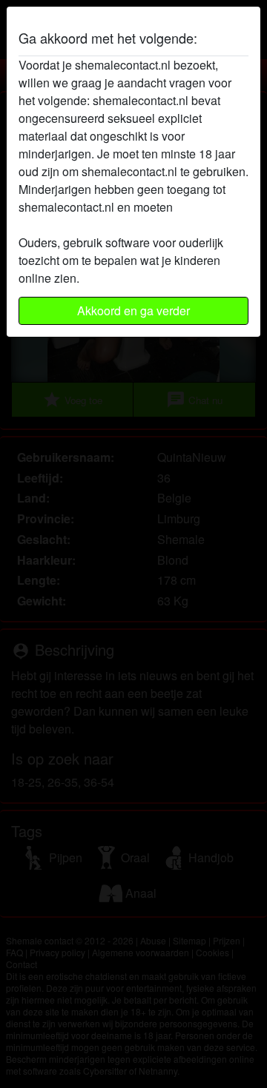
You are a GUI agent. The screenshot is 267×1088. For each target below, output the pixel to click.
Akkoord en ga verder (133, 310)
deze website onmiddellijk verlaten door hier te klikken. (132, 215)
